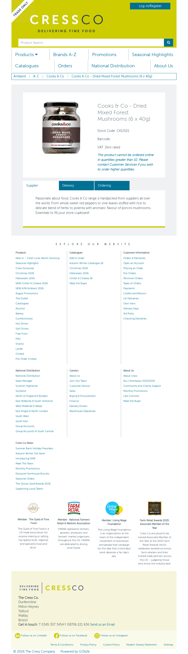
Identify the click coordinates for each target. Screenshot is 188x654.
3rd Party (128, 313)
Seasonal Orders (25, 478)
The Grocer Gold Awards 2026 (33, 483)
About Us (163, 65)
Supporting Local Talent (29, 488)
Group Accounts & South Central (35, 431)
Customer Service (79, 385)
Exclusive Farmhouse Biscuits (32, 473)
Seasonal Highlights (152, 54)
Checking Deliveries (135, 318)
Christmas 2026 (25, 273)
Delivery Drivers (78, 406)
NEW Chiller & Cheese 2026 (32, 283)
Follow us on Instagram (114, 635)
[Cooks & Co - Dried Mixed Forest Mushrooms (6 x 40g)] (61, 127)
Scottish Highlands (27, 385)
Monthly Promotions (135, 391)
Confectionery (24, 318)
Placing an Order (133, 268)
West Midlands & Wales (29, 406)
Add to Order (76, 258)
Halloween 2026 (25, 278)
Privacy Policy (88, 644)
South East (22, 421)
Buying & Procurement (82, 396)
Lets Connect (131, 396)
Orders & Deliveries (134, 258)
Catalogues (27, 65)
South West (22, 416)
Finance (74, 401)
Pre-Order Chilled (26, 358)
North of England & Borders (32, 396)
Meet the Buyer (78, 283)
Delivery (68, 185)
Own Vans (129, 303)
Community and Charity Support (142, 385)
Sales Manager (24, 380)
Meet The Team (24, 463)
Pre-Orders (129, 273)
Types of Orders (132, 283)
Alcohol (20, 308)
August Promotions (27, 293)
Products (25, 54)
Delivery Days (131, 308)
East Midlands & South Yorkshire (34, 401)
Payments (129, 288)
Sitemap (168, 644)
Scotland (21, 391)
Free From (22, 333)
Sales (72, 391)
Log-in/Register (150, 6)
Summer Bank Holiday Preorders (34, 448)
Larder (19, 348)
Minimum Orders (133, 278)
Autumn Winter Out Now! (30, 453)
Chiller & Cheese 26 (81, 278)
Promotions (104, 54)
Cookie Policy (111, 644)
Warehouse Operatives (82, 411)
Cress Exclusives (25, 268)
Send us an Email (102, 624)
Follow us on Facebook (73, 635)
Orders (65, 65)
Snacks (20, 343)
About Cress (130, 375)
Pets (18, 338)
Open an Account (133, 263)
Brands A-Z (64, 54)
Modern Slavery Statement (141, 644)
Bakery (19, 313)
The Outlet (22, 298)
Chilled (20, 353)
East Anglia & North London (32, 411)
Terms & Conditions (61, 644)
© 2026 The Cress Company (34, 651)
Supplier (32, 185)
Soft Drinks (22, 328)
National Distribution (113, 65)
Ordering (104, 185)
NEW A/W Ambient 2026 (30, 288)
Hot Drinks (22, 323)
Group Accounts (25, 426)
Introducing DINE (26, 458)
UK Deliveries (131, 298)
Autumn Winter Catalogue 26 (86, 263)
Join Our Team (78, 380)
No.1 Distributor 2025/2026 (139, 380)
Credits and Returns (134, 293)
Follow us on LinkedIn (33, 635)
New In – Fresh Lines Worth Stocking (37, 258)
